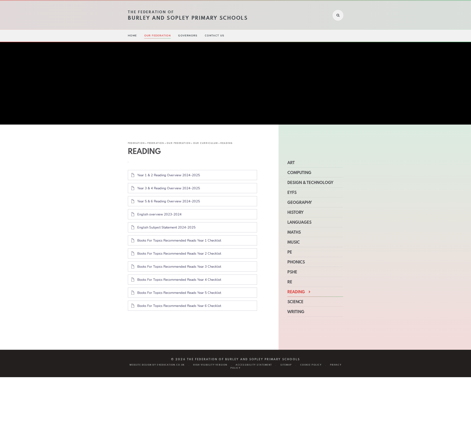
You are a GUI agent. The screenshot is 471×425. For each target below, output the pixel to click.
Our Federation (179, 143)
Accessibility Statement (254, 364)
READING (226, 143)
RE (289, 282)
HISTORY (295, 212)
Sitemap (286, 364)
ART (291, 162)
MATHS (294, 232)
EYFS (292, 192)
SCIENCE (295, 301)
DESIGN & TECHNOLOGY (310, 182)
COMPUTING (299, 172)
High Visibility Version (210, 364)
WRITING (295, 311)
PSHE (292, 272)
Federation (136, 143)
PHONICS (296, 262)
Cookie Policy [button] (311, 364)
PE (289, 252)
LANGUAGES (299, 222)
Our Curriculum (205, 143)
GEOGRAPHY (299, 202)
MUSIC (293, 242)
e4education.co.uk (171, 364)
